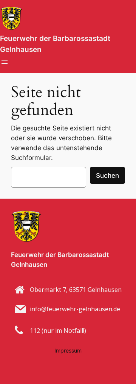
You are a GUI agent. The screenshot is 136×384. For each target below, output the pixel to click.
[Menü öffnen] (4, 62)
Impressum (68, 350)
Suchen (107, 175)
